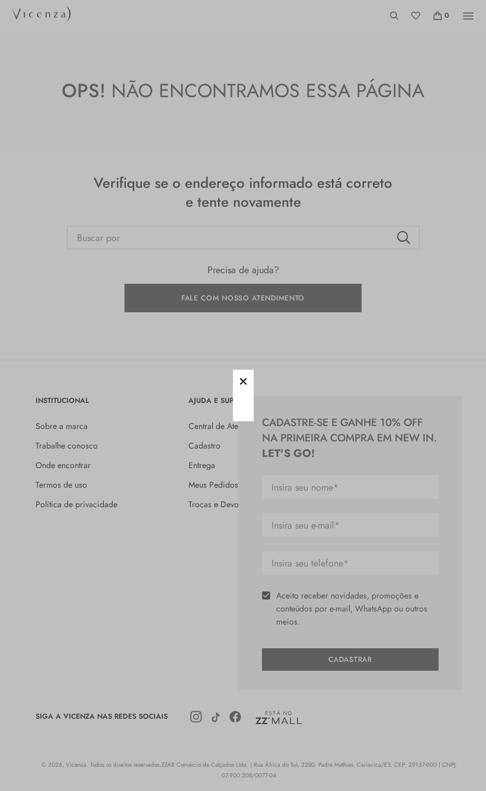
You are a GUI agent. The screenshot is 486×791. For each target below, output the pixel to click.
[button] (243, 380)
